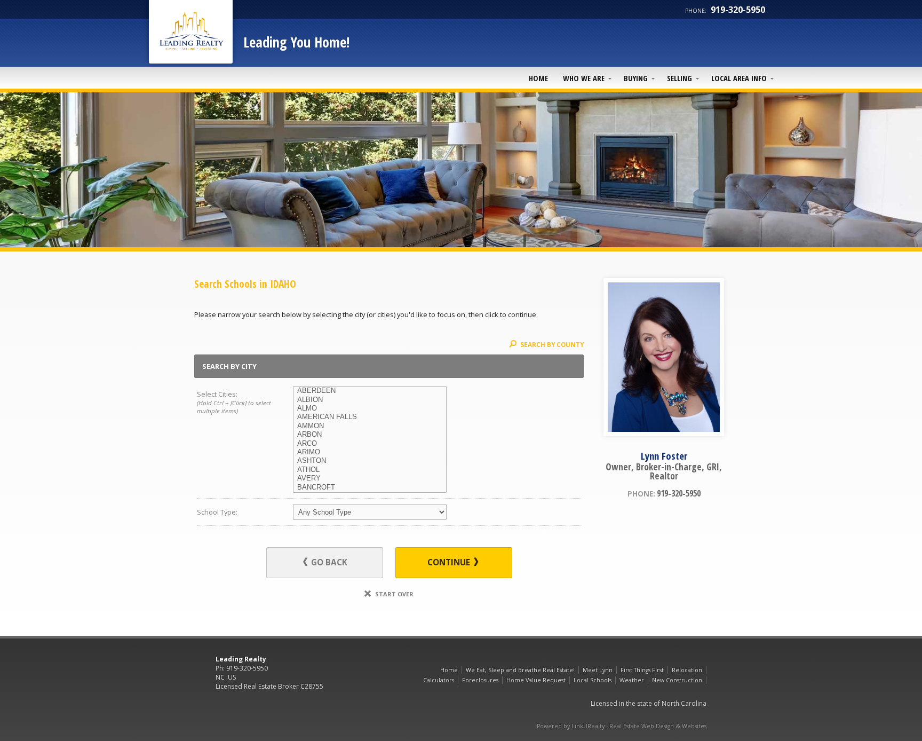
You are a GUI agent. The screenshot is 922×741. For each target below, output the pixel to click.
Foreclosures (480, 680)
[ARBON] (369, 434)
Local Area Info (739, 78)
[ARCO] (369, 443)
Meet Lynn (598, 670)
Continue (449, 562)
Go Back (328, 562)
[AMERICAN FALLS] (369, 417)
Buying (636, 78)
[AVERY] (369, 478)
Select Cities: (234, 401)
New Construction (677, 680)
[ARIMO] (369, 452)
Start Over (393, 594)
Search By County (551, 345)
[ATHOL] (369, 470)
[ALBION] (369, 400)
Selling (679, 78)
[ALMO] (369, 408)
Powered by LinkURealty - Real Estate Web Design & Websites (621, 726)
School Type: (217, 512)
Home (538, 78)
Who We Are (584, 78)
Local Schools (592, 680)
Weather (631, 680)
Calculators (438, 680)
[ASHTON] (369, 460)
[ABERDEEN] (369, 391)
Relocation (687, 670)
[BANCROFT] (369, 487)
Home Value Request (536, 680)
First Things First (642, 670)
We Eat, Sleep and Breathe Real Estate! (520, 670)
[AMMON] (369, 426)
